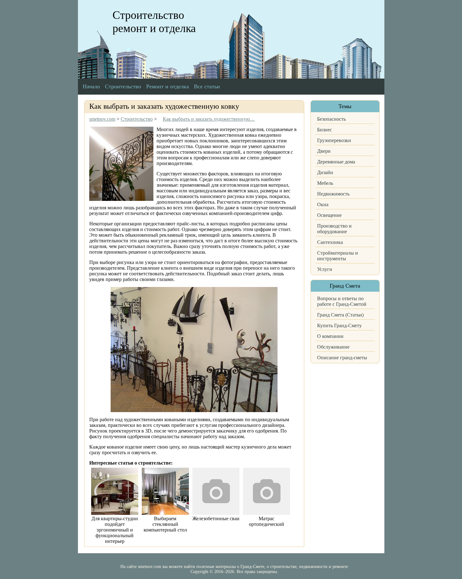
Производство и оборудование (334, 228)
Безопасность (331, 119)
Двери (324, 151)
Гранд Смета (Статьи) (340, 314)
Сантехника (330, 242)
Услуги (324, 269)
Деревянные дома (336, 161)
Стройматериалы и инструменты (337, 255)
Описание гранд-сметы (342, 357)
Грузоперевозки (334, 140)
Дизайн (325, 172)
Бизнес (324, 129)
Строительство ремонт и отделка (154, 22)
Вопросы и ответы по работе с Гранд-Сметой (341, 301)
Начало (91, 86)
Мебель (325, 183)
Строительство (123, 86)
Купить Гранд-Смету (339, 325)
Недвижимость (333, 193)
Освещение (329, 215)
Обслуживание (333, 347)
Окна (322, 204)
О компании (330, 336)
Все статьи (207, 86)
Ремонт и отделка (167, 86)
